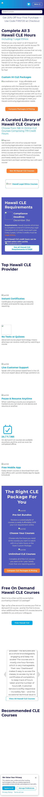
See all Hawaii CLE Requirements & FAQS (22, 248)
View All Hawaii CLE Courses (22, 699)
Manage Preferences (26, 788)
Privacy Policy (7, 792)
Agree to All (8, 788)
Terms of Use (18, 792)
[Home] (4, 4)
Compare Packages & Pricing (21, 109)
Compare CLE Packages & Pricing (22, 571)
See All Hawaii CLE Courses (22, 171)
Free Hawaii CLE (22, 623)
